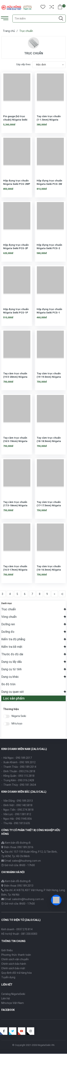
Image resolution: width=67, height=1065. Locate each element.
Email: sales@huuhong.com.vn (22, 860)
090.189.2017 (24, 757)
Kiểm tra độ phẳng (13, 639)
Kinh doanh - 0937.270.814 (16, 929)
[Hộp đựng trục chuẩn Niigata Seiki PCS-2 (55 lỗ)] (50, 220)
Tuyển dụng (8, 977)
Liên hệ (5, 998)
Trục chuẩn (8, 609)
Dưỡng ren (8, 624)
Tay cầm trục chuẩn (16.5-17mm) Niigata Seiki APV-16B (15, 569)
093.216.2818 (27, 771)
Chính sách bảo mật (13, 968)
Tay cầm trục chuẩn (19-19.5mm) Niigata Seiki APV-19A (49, 377)
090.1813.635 (22, 823)
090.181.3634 (28, 784)
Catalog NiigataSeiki (13, 993)
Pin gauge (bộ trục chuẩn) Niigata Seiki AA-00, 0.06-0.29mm (15, 119)
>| (62, 593)
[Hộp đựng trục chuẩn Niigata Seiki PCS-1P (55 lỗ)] (16, 284)
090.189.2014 (28, 766)
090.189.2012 (28, 762)
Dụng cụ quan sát (12, 692)
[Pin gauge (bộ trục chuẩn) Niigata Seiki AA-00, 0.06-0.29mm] (16, 92)
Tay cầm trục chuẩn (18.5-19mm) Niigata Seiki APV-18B (15, 441)
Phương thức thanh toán (16, 954)
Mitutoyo (17, 723)
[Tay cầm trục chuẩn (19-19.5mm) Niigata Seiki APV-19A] (50, 349)
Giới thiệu (7, 950)
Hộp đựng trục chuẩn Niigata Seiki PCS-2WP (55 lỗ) (16, 184)
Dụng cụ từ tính (11, 669)
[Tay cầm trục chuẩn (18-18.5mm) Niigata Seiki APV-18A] (50, 413)
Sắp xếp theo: (23, 64)
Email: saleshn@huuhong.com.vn (24, 899)
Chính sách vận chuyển (15, 959)
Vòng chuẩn (9, 617)
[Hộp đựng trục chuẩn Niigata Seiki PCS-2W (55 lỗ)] (50, 156)
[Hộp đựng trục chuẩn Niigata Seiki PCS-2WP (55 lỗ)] (16, 156)
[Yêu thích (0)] (43, 7)
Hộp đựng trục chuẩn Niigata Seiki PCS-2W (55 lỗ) (49, 184)
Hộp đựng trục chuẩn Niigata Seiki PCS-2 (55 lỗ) (49, 248)
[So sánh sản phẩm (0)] (51, 7)
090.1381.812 (23, 814)
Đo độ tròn (8, 684)
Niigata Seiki (19, 716)
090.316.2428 (26, 780)
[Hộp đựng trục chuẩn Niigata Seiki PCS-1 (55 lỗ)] (50, 284)
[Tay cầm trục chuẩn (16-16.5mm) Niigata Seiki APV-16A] (50, 542)
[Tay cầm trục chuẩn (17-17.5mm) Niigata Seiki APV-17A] (50, 477)
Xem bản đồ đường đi (17, 842)
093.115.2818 (26, 775)
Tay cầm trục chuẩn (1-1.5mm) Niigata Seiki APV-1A (49, 119)
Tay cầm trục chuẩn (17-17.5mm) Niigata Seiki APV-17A (49, 505)
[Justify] (61, 18)
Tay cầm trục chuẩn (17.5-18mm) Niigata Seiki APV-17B (15, 505)
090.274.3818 (25, 809)
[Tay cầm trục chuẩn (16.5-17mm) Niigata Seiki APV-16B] (16, 542)
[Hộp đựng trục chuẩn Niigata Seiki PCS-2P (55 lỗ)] (16, 220)
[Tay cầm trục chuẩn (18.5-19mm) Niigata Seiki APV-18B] (16, 413)
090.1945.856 (24, 818)
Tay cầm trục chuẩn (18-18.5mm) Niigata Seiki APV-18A (49, 441)
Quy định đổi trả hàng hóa (16, 972)
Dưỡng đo (7, 632)
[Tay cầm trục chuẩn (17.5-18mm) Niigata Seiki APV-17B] (16, 477)
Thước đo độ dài (12, 654)
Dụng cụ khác (10, 677)
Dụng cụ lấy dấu (11, 662)
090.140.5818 (24, 805)
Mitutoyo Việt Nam (12, 1002)
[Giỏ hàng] (60, 7)
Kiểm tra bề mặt (11, 647)
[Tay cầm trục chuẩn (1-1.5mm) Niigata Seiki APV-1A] (50, 92)
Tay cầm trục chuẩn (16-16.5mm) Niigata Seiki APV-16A (49, 569)
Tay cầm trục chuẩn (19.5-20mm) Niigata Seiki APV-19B (15, 377)
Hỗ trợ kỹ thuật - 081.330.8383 (19, 933)
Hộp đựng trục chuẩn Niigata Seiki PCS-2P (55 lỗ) (16, 248)
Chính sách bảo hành (13, 963)
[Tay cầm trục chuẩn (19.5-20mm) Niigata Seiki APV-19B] (16, 349)
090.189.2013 (25, 800)
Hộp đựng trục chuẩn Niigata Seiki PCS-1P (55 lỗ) (16, 312)
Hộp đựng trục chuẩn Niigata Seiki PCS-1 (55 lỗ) (49, 312)
